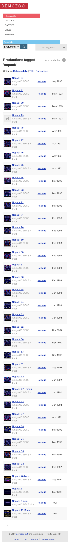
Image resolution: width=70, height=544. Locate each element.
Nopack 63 (18, 314)
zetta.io (17, 539)
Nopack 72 (18, 202)
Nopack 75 (18, 165)
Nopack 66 (18, 277)
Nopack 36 (18, 426)
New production (53, 60)
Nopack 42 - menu (22, 389)
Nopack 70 (18, 227)
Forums (9, 34)
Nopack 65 (18, 289)
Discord (34, 539)
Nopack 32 (18, 463)
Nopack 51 (17, 364)
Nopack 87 (18, 78)
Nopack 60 (18, 339)
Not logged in (48, 47)
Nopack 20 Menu (21, 476)
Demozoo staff (22, 534)
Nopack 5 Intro (19, 501)
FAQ (25, 539)
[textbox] (31, 42)
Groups (9, 20)
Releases (10, 15)
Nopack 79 (18, 115)
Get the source (48, 539)
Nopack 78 (18, 127)
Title (31, 71)
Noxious (42, 81)
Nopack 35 (18, 438)
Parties (9, 25)
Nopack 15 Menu (21, 510)
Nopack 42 (18, 401)
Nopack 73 (18, 190)
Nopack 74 (18, 177)
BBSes (8, 29)
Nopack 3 (17, 488)
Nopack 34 (18, 451)
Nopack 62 (18, 326)
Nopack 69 (18, 239)
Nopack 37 (18, 414)
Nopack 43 (18, 376)
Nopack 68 (18, 252)
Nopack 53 (18, 351)
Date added (42, 71)
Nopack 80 (18, 102)
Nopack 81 (17, 90)
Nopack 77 (18, 140)
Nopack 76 (18, 152)
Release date (20, 71)
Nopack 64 (18, 302)
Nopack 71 (17, 214)
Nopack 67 (18, 264)
